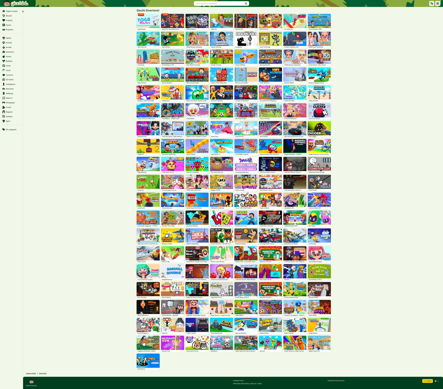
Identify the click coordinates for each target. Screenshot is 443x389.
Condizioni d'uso (238, 381)
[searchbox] (221, 3)
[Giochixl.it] (16, 3)
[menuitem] (11, 11)
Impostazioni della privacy (336, 381)
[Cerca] (246, 3)
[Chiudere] (23, 11)
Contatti (428, 381)
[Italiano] (437, 381)
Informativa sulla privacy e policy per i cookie (247, 384)
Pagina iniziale (31, 373)
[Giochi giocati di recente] (431, 3)
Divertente (42, 373)
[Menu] (437, 3)
